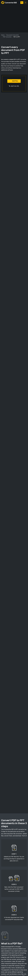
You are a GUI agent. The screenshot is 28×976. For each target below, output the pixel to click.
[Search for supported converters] (21, 2)
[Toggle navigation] (25, 2)
